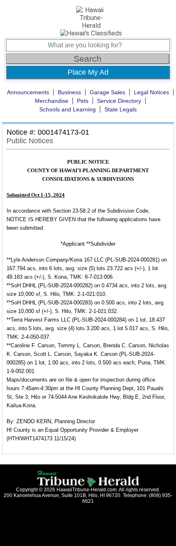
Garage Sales (107, 92)
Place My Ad (88, 72)
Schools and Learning (67, 109)
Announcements (28, 92)
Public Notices (30, 141)
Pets (82, 101)
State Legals (120, 109)
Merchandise (51, 101)
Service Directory (119, 101)
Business (69, 92)
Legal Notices (151, 92)
